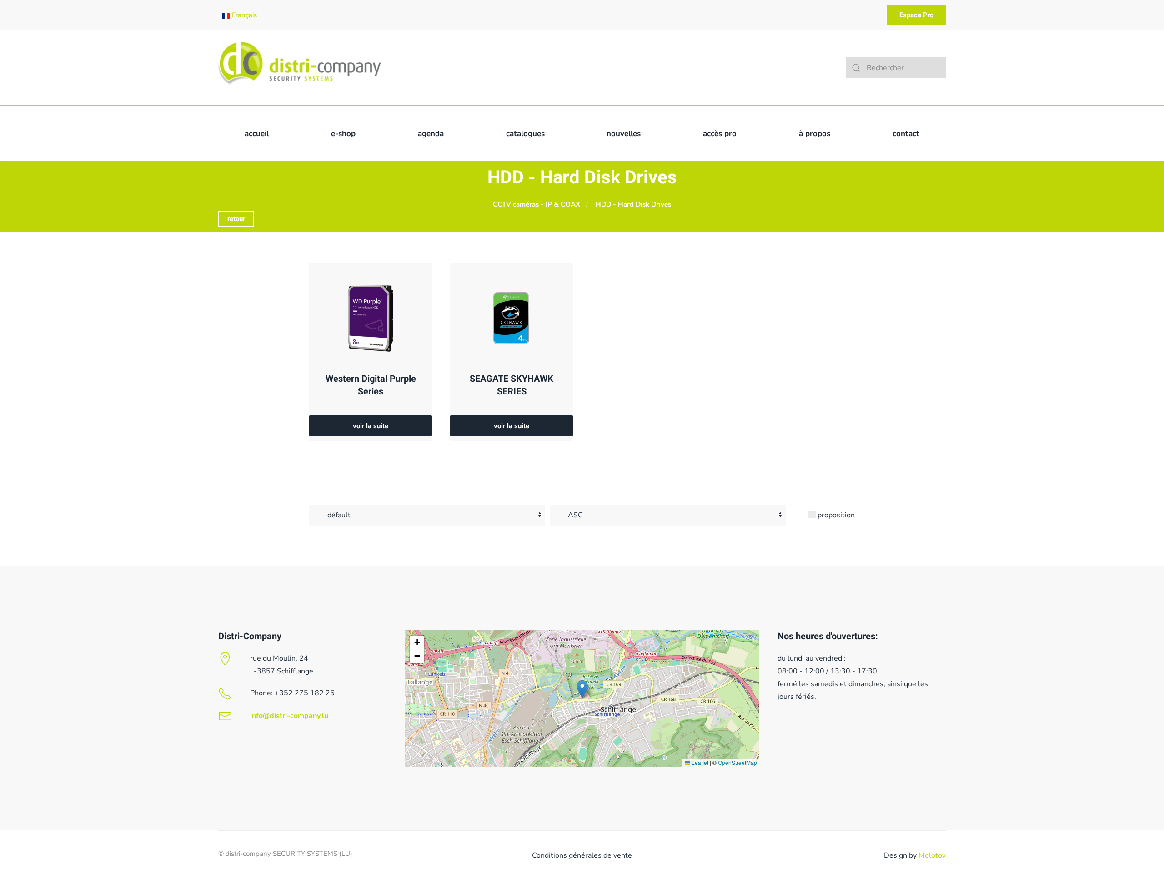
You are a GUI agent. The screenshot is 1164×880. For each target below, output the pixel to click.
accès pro (720, 133)
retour (236, 219)
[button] (582, 689)
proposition (835, 515)
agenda (431, 133)
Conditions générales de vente (582, 855)
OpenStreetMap (737, 762)
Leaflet (699, 762)
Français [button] (243, 15)
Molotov (932, 855)
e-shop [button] (343, 133)
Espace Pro (916, 15)
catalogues (525, 133)
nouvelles (624, 133)
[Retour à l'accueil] (299, 67)
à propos (814, 133)
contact (906, 133)
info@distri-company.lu (289, 716)
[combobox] (896, 67)
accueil (257, 133)
